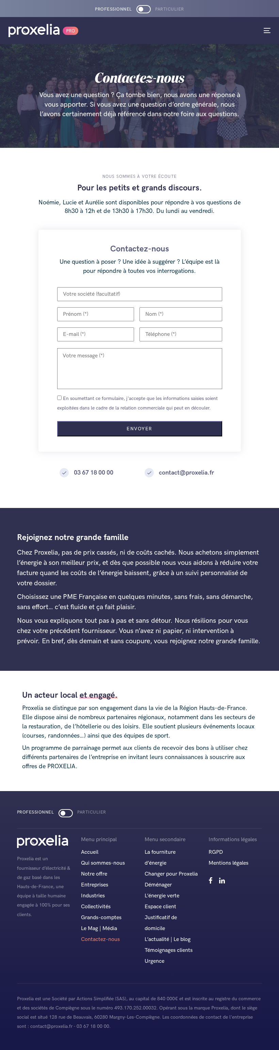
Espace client (160, 907)
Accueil (89, 852)
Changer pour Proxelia (171, 874)
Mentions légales (228, 863)
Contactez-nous (100, 939)
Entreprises (94, 885)
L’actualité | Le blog (168, 939)
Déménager (158, 885)
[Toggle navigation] (226, 30)
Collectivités (96, 907)
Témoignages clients (169, 950)
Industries (93, 896)
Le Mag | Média (99, 928)
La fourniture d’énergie (160, 857)
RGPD (216, 852)
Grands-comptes (101, 917)
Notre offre (94, 874)
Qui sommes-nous (103, 863)
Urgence (154, 961)
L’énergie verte (162, 896)
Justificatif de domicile (161, 923)
